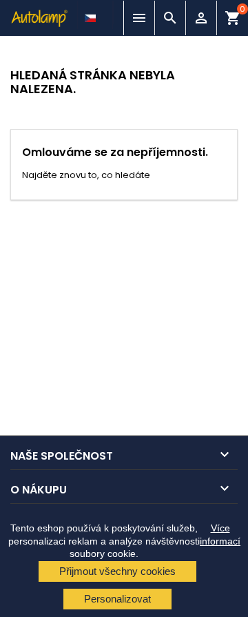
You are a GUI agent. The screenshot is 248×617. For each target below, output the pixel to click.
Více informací (220, 534)
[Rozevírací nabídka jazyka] (92, 14)
